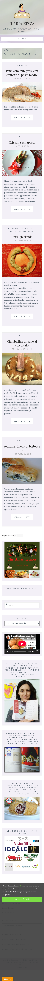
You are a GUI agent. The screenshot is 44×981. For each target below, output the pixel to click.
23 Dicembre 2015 (22, 146)
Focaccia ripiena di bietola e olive (22, 448)
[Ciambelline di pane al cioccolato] (22, 385)
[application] (22, 644)
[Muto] (33, 651)
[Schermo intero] (37, 651)
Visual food (26, 231)
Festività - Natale (18, 229)
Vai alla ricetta (23, 118)
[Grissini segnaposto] (22, 175)
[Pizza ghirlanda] (22, 277)
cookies (20, 886)
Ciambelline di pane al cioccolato (22, 343)
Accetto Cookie (22, 899)
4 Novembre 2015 (22, 454)
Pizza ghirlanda (22, 237)
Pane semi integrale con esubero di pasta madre (22, 73)
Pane (22, 65)
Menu (23, 39)
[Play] (7, 651)
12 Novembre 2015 (22, 349)
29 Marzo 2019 (22, 79)
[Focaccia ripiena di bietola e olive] (22, 483)
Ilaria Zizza (22, 23)
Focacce (22, 441)
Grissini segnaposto (22, 142)
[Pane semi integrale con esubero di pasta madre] (22, 101)
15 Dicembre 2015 (22, 240)
